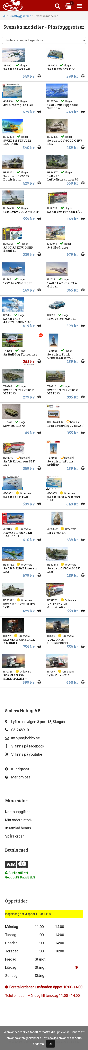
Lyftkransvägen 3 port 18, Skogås (38, 722)
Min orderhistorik (19, 820)
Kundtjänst (20, 769)
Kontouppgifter (17, 812)
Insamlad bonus (18, 828)
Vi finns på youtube (26, 754)
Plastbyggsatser (20, 16)
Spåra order (14, 836)
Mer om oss (21, 777)
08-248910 (20, 730)
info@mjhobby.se (25, 738)
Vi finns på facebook (27, 746)
